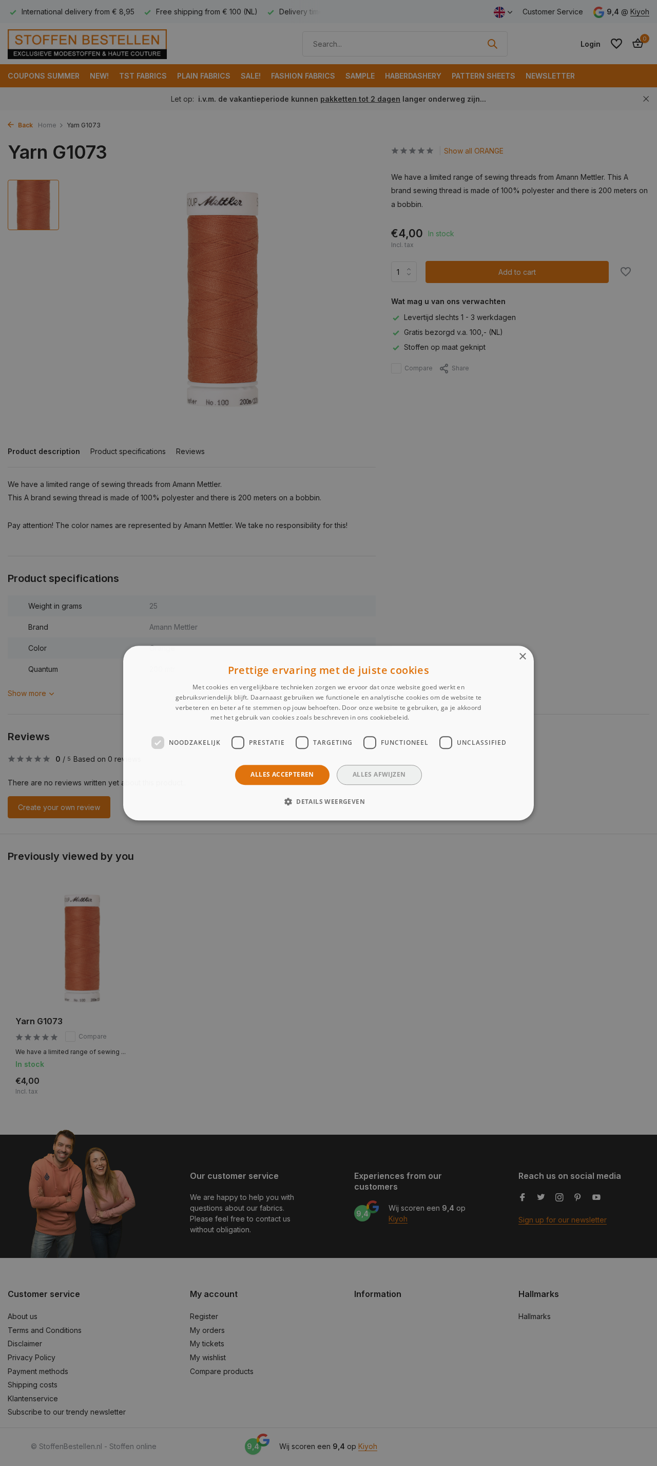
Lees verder (429, 717)
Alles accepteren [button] (282, 774)
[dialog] (328, 733)
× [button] (522, 657)
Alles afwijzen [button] (379, 774)
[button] (328, 801)
